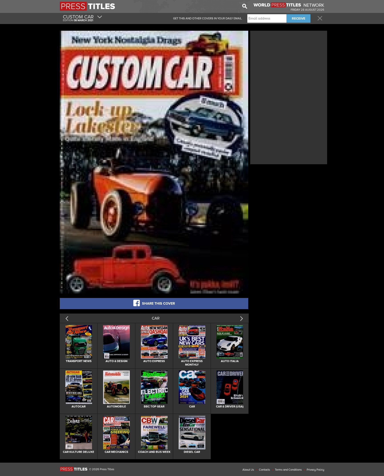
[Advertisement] (288, 63)
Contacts (264, 470)
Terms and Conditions (288, 470)
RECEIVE (298, 18)
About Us (248, 470)
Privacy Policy (315, 470)
